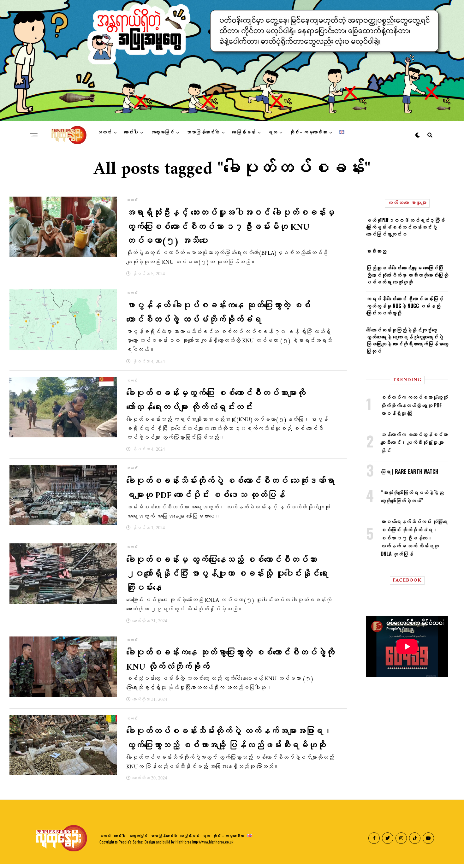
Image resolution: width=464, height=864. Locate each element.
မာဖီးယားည (376, 251)
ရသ (272, 132)
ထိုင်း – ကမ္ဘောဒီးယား (308, 132)
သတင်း (104, 132)
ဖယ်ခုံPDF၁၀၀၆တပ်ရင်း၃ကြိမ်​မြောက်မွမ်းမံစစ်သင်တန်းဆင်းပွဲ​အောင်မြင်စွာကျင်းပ (405, 227)
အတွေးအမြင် (162, 132)
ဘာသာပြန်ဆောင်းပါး (202, 132)
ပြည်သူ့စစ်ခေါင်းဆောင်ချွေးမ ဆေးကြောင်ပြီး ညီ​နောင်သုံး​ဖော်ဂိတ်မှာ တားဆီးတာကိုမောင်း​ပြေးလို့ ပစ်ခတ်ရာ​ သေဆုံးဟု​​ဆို (407, 275)
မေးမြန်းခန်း (243, 132)
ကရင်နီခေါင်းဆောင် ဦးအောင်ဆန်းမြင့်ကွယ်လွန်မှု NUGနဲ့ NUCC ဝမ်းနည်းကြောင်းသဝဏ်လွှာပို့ (404, 306)
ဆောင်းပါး (131, 132)
